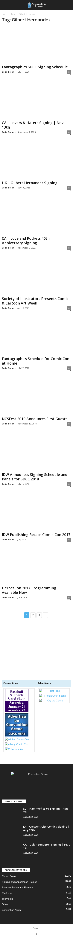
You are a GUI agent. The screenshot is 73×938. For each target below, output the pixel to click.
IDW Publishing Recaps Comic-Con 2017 (36, 534)
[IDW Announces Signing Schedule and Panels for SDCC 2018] (36, 452)
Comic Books (9, 876)
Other (5, 904)
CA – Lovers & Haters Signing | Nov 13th (32, 125)
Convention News (11, 910)
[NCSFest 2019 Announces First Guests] (36, 396)
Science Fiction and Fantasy (17, 887)
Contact (36, 928)
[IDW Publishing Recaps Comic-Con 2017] (36, 512)
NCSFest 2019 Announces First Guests (34, 418)
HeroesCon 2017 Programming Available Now (29, 590)
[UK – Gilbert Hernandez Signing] (36, 160)
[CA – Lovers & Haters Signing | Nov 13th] (36, 100)
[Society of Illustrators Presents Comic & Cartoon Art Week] (36, 276)
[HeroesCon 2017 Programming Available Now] (36, 567)
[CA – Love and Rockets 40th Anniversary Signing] (36, 216)
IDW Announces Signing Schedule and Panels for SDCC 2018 (34, 477)
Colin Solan (8, 71)
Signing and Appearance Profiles (19, 882)
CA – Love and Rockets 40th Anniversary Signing (26, 240)
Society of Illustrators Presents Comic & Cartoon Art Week (35, 301)
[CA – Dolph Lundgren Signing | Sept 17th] (11, 866)
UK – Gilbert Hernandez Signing (29, 182)
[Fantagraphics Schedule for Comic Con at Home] (36, 336)
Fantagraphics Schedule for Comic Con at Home (35, 361)
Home (4, 14)
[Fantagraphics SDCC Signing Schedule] (36, 44)
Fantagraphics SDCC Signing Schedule (35, 67)
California (7, 893)
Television (7, 898)
